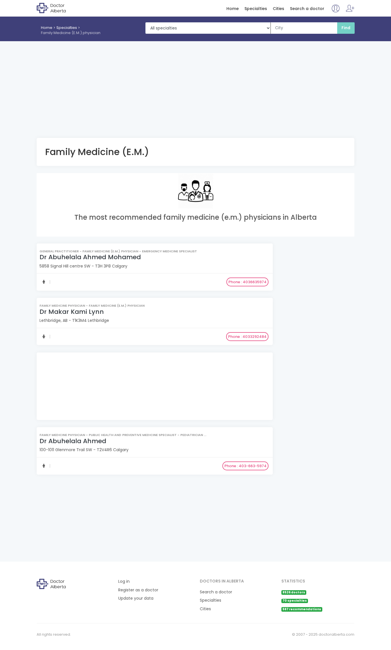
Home (232, 8)
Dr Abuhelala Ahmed (73, 440)
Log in (124, 581)
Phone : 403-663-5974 (245, 465)
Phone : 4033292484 (247, 336)
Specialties (255, 8)
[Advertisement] (195, 84)
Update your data (135, 598)
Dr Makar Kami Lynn (72, 311)
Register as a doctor (138, 590)
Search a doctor (307, 8)
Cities (278, 8)
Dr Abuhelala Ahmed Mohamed (90, 257)
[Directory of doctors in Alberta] (60, 8)
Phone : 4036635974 (247, 282)
